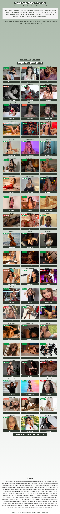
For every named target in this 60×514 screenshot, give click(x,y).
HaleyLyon (11, 231)
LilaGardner (12, 66)
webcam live (48, 376)
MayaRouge (12, 139)
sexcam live (30, 137)
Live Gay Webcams (36, 23)
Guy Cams (27, 23)
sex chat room (11, 118)
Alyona (11, 342)
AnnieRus (30, 231)
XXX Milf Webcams (47, 21)
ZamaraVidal (30, 213)
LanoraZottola (48, 397)
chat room (30, 284)
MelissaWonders (30, 268)
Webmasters (44, 512)
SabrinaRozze (48, 158)
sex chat (30, 302)
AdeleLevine (12, 360)
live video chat (12, 339)
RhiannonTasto (11, 379)
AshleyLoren (12, 305)
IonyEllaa (48, 103)
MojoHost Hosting (26, 512)
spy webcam (30, 82)
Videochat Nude (18, 10)
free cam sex (11, 82)
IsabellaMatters (30, 158)
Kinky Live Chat (33, 12)
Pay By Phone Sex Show (29, 16)
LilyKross (30, 103)
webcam (48, 100)
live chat (11, 431)
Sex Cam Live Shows (45, 14)
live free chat (11, 100)
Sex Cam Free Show (44, 12)
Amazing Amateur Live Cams (42, 10)
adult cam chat (12, 284)
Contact (19, 512)
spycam (30, 229)
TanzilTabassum (30, 176)
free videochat (48, 137)
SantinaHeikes (48, 231)
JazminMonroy (30, 139)
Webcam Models (36, 512)
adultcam (48, 394)
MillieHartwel (48, 360)
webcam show (48, 339)
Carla (30, 397)
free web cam (48, 413)
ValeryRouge (12, 268)
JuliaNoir (30, 287)
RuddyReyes (12, 176)
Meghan (48, 323)
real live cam (48, 357)
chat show (48, 431)
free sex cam (30, 118)
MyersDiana (12, 397)
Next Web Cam (25, 60)
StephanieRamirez (11, 158)
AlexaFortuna (48, 84)
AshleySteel (30, 342)
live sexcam (12, 394)
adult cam (48, 247)
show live (11, 210)
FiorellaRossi (48, 342)
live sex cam (30, 100)
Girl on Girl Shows (35, 21)
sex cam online (12, 266)
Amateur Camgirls (42, 16)
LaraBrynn (48, 176)
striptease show (30, 155)
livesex (30, 210)
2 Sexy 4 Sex (8, 10)
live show (48, 284)
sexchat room (48, 82)
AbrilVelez (48, 121)
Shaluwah (48, 213)
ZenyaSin (11, 195)
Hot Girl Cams (24, 12)
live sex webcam (30, 394)
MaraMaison (30, 84)
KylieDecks (12, 287)
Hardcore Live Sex (21, 14)
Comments (36, 60)
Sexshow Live (15, 12)
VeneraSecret (11, 250)
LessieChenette (30, 305)
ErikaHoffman (11, 323)
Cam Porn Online (28, 10)
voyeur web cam (30, 357)
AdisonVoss (48, 415)
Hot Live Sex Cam (33, 14)
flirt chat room (48, 192)
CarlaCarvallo (48, 250)
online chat (12, 247)
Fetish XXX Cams (24, 21)
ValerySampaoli (12, 103)
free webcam (48, 302)
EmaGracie (48, 195)
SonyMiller (11, 415)
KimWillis (48, 139)
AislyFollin (30, 360)
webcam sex (30, 192)
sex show (30, 376)
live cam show (30, 413)
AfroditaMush (48, 379)
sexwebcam (12, 174)
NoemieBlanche (30, 323)
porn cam (11, 357)
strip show (30, 431)
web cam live (30, 174)
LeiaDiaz (30, 250)
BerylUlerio (12, 84)
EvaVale (12, 213)
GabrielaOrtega (12, 121)
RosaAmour (48, 287)
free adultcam (11, 155)
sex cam (11, 192)
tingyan (30, 66)
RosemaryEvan (30, 415)
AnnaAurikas (48, 268)
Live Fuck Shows (14, 21)
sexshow (48, 266)
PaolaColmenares (30, 195)
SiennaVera (48, 66)
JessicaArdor (30, 121)
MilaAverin (30, 379)
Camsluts (5, 21)
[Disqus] (30, 456)
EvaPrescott (48, 305)
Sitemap (14, 512)
